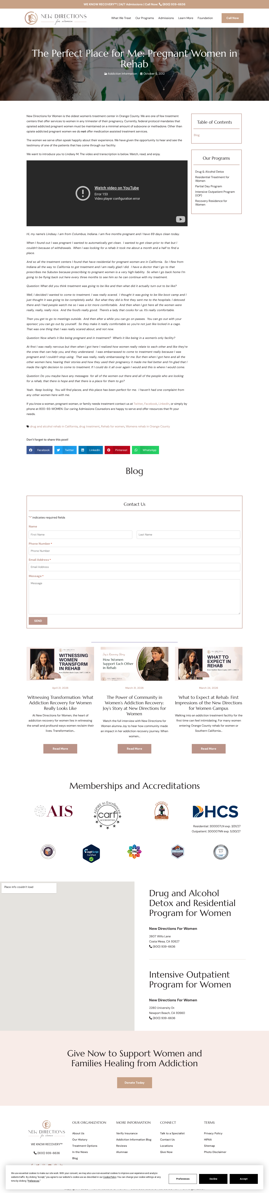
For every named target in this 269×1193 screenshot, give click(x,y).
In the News (80, 1152)
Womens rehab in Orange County (148, 426)
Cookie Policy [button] (109, 1177)
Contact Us (167, 1139)
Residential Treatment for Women (212, 179)
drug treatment (89, 426)
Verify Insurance (127, 1133)
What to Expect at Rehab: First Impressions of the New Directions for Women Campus (208, 703)
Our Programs (216, 158)
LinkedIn (163, 404)
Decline (213, 1179)
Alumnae (122, 1152)
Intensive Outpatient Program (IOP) (215, 193)
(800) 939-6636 (173, 4)
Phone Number (40, 543)
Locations (166, 1146)
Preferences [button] (33, 1181)
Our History (79, 1139)
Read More (60, 749)
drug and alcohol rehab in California (54, 426)
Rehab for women (112, 426)
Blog (197, 135)
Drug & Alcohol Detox (209, 172)
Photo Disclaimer (215, 1152)
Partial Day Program (208, 186)
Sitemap (209, 1146)
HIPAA (208, 1139)
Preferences (183, 1179)
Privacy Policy (213, 1133)
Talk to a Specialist (172, 1133)
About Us (78, 1133)
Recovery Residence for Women (211, 202)
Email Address (40, 559)
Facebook (150, 404)
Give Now (166, 1152)
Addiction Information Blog (134, 1139)
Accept (244, 1179)
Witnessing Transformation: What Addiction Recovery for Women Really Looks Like (60, 703)
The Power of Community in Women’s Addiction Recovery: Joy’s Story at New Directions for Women (134, 706)
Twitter (138, 404)
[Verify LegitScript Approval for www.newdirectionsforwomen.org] (91, 862)
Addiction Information (122, 74)
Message (36, 576)
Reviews (121, 1146)
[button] (40, 450)
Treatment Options (84, 1146)
